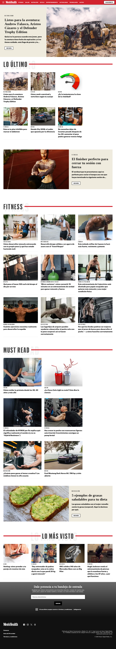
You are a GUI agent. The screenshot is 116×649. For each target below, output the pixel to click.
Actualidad (64, 2)
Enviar (58, 603)
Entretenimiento (52, 2)
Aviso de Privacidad (9, 633)
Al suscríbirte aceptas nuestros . (60, 609)
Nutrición (34, 2)
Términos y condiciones (10, 636)
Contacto (6, 630)
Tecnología (74, 2)
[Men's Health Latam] (11, 2)
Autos (81, 2)
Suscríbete (109, 2)
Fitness (20, 2)
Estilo (42, 2)
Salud (27, 2)
